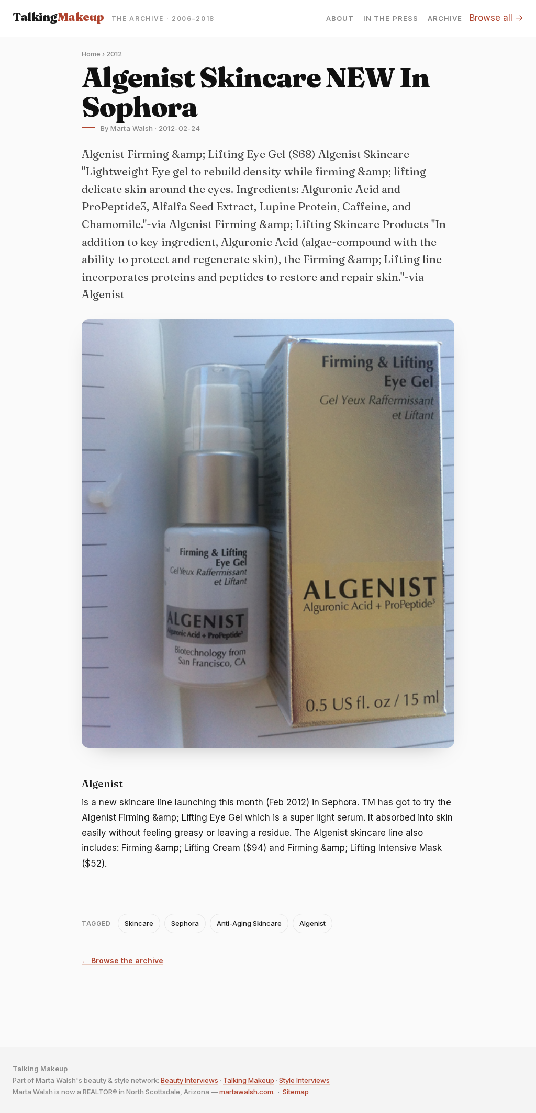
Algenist (312, 923)
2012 (114, 54)
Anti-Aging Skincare (249, 923)
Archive (445, 18)
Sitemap (296, 1091)
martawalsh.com (246, 1091)
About (340, 18)
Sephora (185, 923)
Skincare (139, 923)
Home (91, 54)
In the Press (390, 18)
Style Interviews (304, 1080)
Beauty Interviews (189, 1080)
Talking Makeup (248, 1080)
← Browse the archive (122, 961)
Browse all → (496, 18)
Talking (58, 16)
